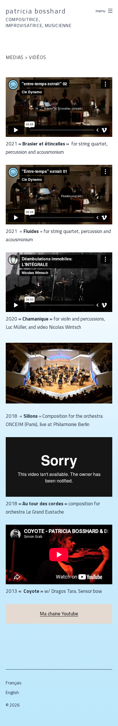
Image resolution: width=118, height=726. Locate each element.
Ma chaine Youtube (59, 613)
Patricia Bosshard (36, 11)
